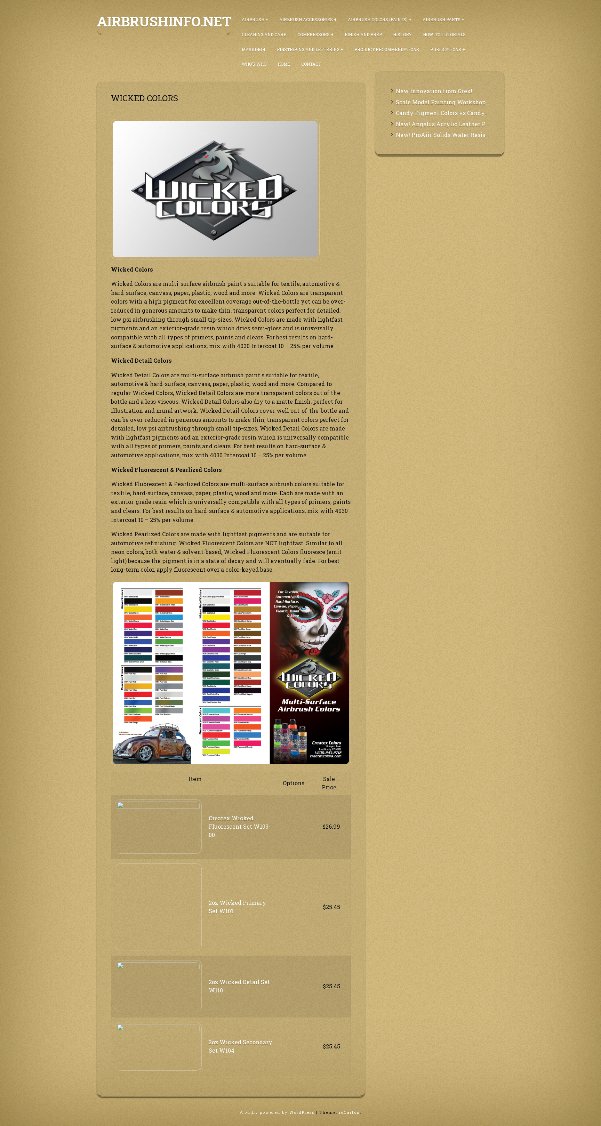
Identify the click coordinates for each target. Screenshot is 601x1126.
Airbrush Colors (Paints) (378, 19)
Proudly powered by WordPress (278, 1112)
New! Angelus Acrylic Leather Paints (448, 124)
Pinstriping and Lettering (308, 49)
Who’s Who (254, 64)
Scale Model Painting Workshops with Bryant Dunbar (470, 102)
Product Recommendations (386, 49)
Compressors (313, 34)
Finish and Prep (363, 34)
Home (284, 64)
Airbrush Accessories (306, 19)
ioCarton (349, 1112)
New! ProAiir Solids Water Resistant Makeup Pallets (469, 134)
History (402, 34)
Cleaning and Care (264, 34)
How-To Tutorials (444, 34)
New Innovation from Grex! (434, 91)
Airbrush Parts (441, 19)
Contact (311, 64)
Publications (445, 49)
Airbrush (253, 19)
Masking (252, 49)
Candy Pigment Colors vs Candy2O (444, 112)
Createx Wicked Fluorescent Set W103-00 (240, 826)
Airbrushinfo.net (164, 21)
